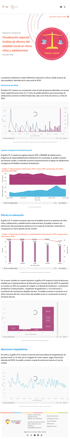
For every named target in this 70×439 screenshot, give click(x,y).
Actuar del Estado (51, 421)
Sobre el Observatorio (53, 416)
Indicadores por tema (52, 418)
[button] (61, 7)
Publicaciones (50, 423)
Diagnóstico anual (51, 426)
